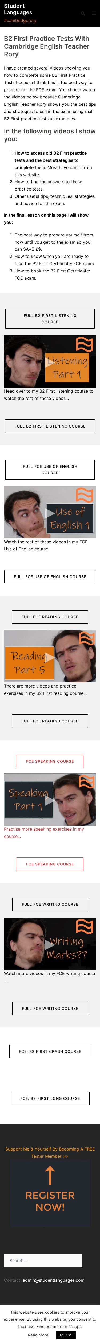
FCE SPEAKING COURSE (50, 761)
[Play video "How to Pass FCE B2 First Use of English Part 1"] (50, 512)
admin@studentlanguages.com (54, 1280)
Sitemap (12, 1300)
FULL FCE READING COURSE (50, 617)
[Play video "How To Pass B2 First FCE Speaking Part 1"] (50, 799)
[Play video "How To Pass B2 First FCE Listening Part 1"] (50, 361)
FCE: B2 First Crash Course (50, 1051)
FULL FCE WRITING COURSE (50, 904)
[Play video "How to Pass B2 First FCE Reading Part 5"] (50, 656)
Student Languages (18, 9)
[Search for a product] (83, 13)
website (31, 174)
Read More (38, 1335)
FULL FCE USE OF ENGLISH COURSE (50, 469)
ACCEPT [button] (66, 1335)
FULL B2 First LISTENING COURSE (50, 318)
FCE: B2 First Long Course (50, 1098)
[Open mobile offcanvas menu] (94, 13)
